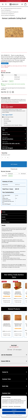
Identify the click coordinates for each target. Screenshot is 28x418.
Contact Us (5, 372)
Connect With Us (5, 361)
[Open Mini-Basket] (25, 4)
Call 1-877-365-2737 (14, 347)
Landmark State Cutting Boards (7, 13)
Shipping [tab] (4, 219)
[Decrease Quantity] (2, 157)
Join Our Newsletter (6, 355)
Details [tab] (4, 212)
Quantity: (4, 153)
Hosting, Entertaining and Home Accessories (12, 8)
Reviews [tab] (3, 217)
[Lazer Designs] (14, 4)
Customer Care (6, 393)
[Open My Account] (22, 4)
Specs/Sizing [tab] (4, 214)
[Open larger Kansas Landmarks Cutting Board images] (14, 32)
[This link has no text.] (8, 92)
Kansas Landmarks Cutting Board (8, 15)
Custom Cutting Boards (6, 10)
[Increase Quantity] (7, 157)
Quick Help (5, 386)
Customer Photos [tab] (5, 222)
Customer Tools (6, 379)
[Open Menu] (2, 4)
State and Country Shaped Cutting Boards (9, 12)
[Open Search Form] (6, 4)
